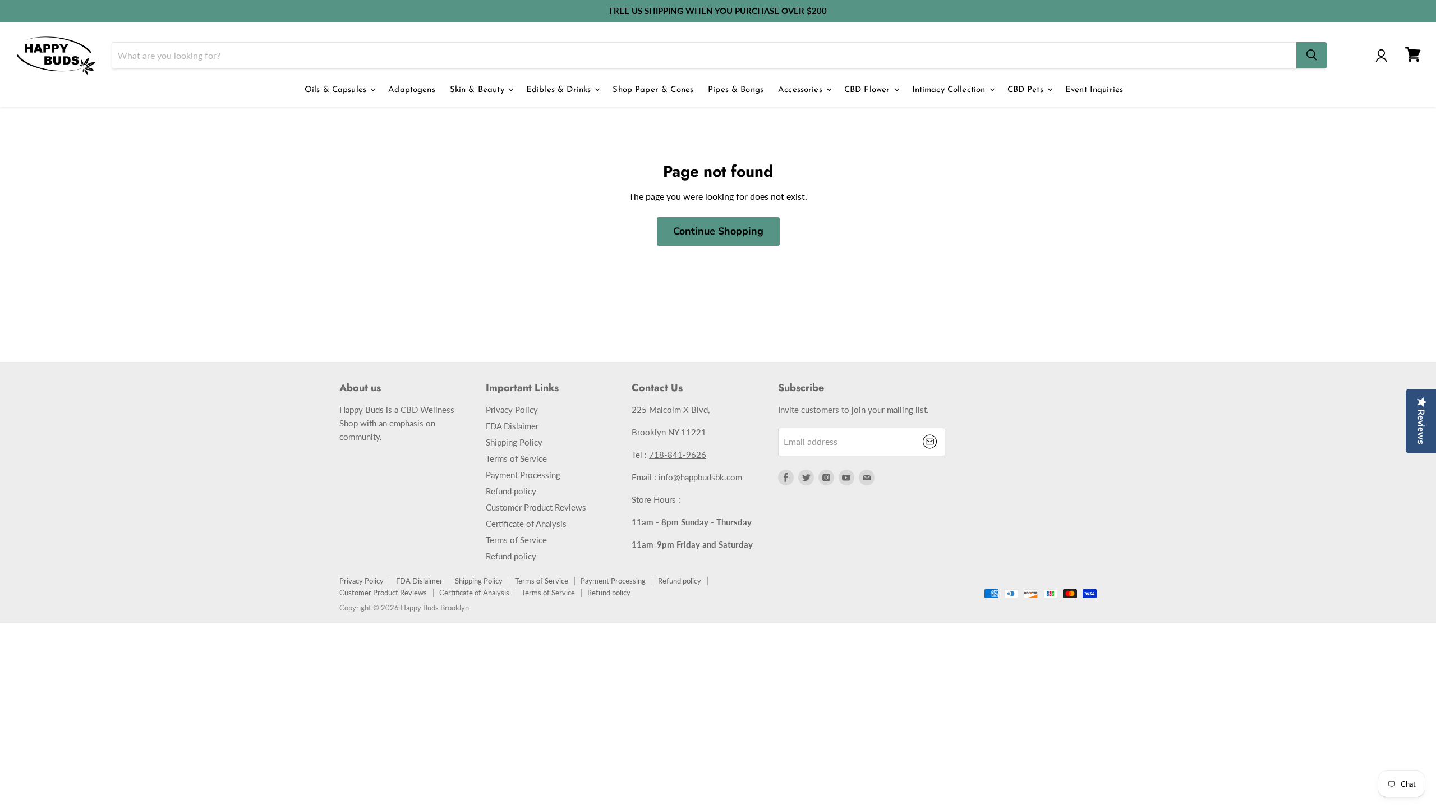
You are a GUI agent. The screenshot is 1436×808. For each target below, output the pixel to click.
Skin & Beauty (478, 90)
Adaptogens (411, 90)
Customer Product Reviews (536, 507)
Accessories (801, 90)
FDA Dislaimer (512, 426)
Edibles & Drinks (560, 90)
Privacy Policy (512, 410)
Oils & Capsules (337, 90)
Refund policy (511, 491)
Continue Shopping (718, 231)
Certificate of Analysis (526, 523)
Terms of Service (516, 458)
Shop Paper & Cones (653, 90)
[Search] (1311, 55)
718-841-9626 (677, 454)
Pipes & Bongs (735, 90)
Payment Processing (523, 475)
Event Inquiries (1094, 90)
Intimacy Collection (950, 90)
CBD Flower (868, 90)
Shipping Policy (514, 442)
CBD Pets (1026, 90)
